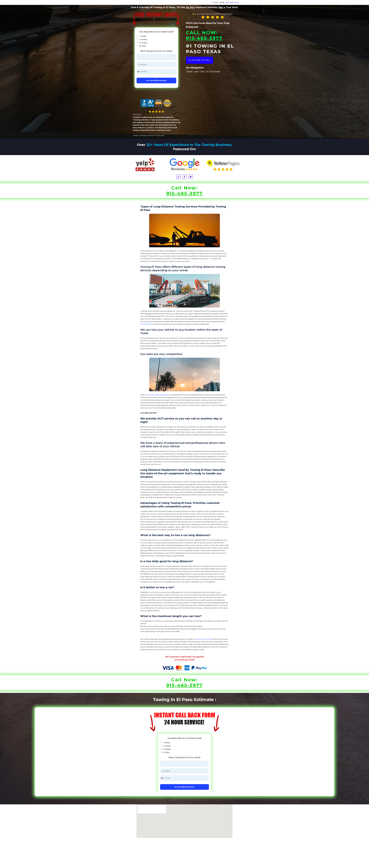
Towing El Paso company (157, 395)
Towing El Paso (146, 324)
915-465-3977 (232, 2)
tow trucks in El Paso (205, 639)
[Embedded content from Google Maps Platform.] (184, 821)
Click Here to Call (199, 60)
